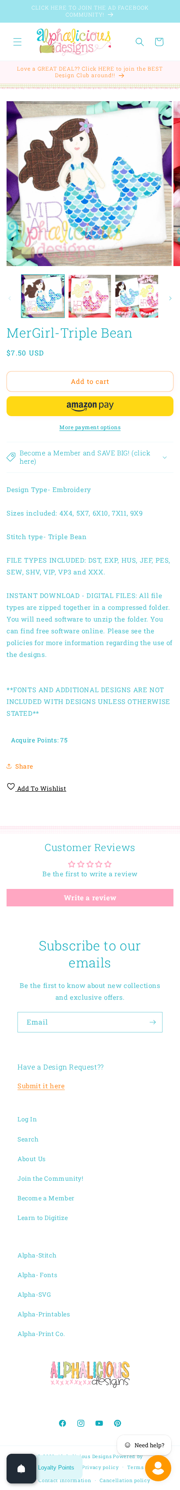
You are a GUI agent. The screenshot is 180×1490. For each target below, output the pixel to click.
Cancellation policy (125, 1480)
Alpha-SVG (34, 1294)
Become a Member (46, 1198)
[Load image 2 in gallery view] (90, 296)
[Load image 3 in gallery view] (136, 296)
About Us (31, 1159)
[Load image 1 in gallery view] (42, 296)
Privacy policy (100, 1467)
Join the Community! (50, 1178)
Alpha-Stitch (36, 1255)
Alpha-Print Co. (41, 1333)
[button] (17, 41)
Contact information (64, 1480)
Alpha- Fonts (37, 1275)
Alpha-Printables (43, 1314)
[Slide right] (170, 298)
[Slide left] (9, 298)
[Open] (21, 1468)
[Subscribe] (152, 1022)
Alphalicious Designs (84, 1456)
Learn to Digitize (42, 1217)
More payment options (90, 427)
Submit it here (41, 1085)
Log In (27, 1119)
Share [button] (24, 766)
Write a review (90, 897)
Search (28, 1139)
